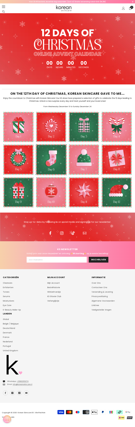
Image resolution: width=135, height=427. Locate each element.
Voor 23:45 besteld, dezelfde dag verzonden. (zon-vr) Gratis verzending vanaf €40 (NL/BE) (67, 2)
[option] (67, 1)
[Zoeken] (3, 11)
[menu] (3, 6)
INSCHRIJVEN (98, 259)
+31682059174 (22, 381)
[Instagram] (12, 392)
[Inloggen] (123, 8)
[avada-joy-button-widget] (7, 419)
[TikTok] (19, 392)
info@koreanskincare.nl (22, 384)
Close (133, 2)
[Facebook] (5, 392)
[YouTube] (26, 392)
